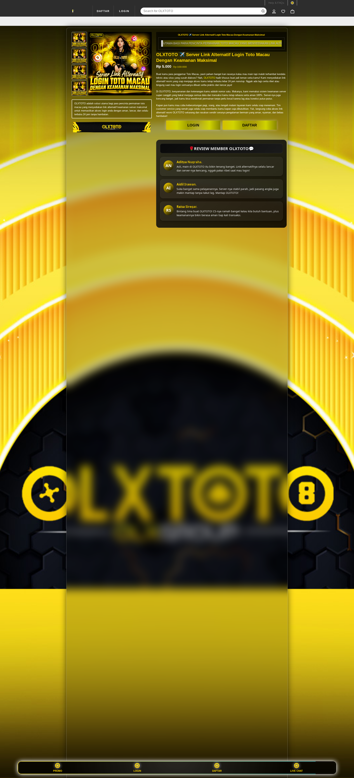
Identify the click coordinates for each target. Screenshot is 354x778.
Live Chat (296, 771)
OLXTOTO (209, 77)
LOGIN (124, 11)
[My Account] (274, 11)
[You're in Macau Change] (292, 3)
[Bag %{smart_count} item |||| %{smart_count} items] (292, 11)
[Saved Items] (283, 11)
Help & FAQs (276, 2)
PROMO (57, 771)
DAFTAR (103, 11)
